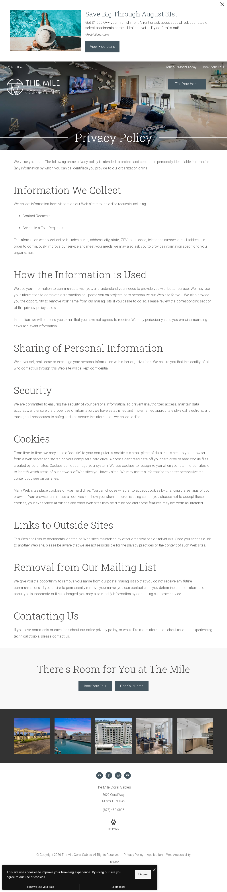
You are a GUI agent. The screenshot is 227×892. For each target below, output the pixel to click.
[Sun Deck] (32, 736)
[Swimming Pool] (73, 736)
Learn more (118, 886)
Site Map (113, 862)
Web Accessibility (178, 854)
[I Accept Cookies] (154, 870)
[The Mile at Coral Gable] (113, 736)
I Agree (142, 874)
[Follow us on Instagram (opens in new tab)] (118, 775)
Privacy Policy (133, 854)
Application (155, 854)
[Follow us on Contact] (127, 775)
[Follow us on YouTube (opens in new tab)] (99, 775)
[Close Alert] (222, 5)
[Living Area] (195, 736)
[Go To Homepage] (33, 87)
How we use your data (40, 886)
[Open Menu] (215, 84)
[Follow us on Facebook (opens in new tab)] (109, 775)
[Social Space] (154, 736)
